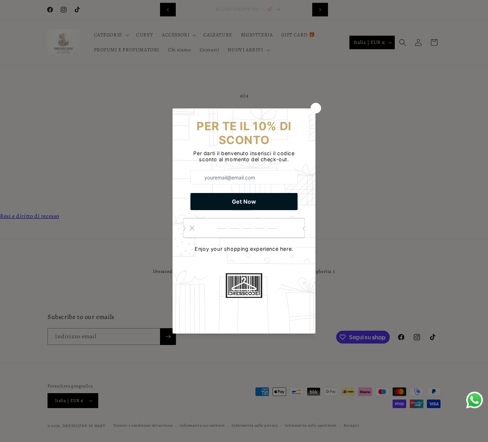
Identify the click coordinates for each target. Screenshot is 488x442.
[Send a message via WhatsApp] (474, 400)
